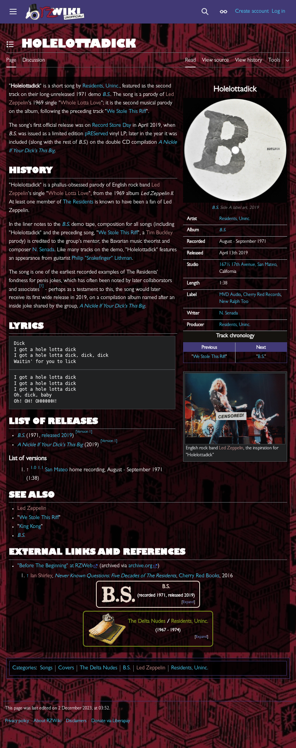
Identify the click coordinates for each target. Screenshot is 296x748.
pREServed (96, 134)
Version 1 (84, 432)
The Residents (78, 202)
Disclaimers (76, 721)
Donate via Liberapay (110, 721)
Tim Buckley (159, 233)
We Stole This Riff (209, 357)
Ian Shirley (41, 576)
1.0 (33, 468)
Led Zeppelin (231, 448)
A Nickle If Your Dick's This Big (112, 306)
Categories (24, 668)
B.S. (215, 208)
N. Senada (228, 313)
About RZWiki (47, 721)
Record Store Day (111, 125)
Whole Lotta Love (81, 103)
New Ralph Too (234, 302)
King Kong (30, 526)
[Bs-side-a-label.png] (235, 150)
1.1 (41, 468)
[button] (13, 11)
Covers (66, 668)
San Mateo (56, 470)
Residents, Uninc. (235, 219)
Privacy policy (17, 721)
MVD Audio (230, 295)
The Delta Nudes (98, 668)
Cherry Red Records (262, 295)
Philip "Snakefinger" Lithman (102, 258)
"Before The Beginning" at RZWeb (54, 566)
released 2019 (57, 435)
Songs (46, 668)
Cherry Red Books (199, 576)
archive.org (140, 566)
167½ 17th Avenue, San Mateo (247, 265)
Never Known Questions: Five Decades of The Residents (115, 576)
